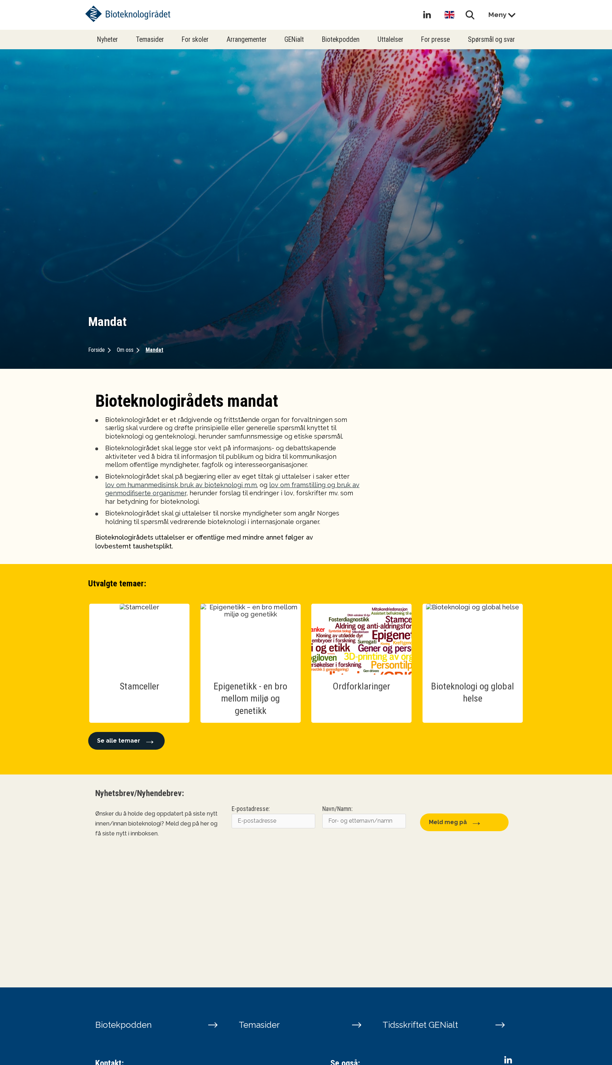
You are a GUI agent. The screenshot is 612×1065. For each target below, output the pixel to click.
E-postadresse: (251, 808)
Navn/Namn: (337, 808)
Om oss (125, 349)
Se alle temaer (118, 740)
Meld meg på (448, 822)
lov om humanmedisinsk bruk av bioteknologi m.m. (181, 485)
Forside (96, 349)
